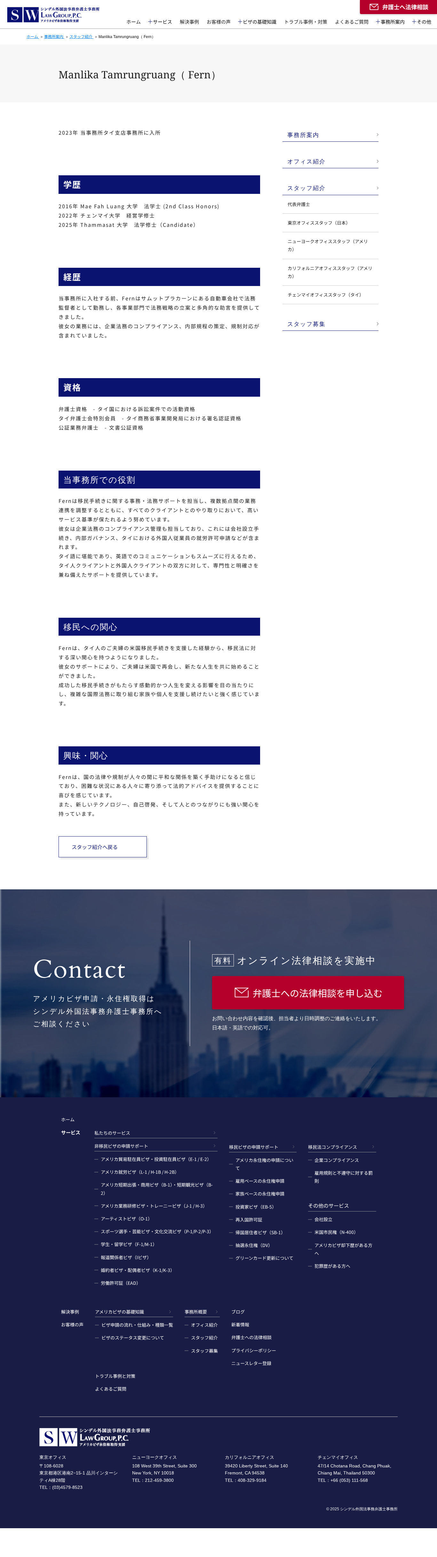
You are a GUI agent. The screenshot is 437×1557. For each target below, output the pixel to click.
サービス (162, 21)
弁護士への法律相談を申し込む (318, 992)
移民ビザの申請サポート (253, 1147)
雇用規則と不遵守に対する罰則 (343, 1177)
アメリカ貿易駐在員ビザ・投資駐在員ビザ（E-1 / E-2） (156, 1159)
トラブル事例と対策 (115, 1376)
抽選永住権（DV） (254, 1245)
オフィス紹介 (306, 161)
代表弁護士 (299, 204)
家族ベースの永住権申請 (259, 1193)
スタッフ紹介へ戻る (95, 847)
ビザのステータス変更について (132, 1337)
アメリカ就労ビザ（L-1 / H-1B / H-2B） (140, 1172)
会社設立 (323, 1219)
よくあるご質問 (352, 21)
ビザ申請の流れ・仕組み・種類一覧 (137, 1325)
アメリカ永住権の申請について (264, 1164)
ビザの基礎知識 (259, 21)
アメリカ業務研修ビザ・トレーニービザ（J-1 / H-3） (154, 1206)
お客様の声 (219, 21)
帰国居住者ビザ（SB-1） (260, 1232)
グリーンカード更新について (264, 1258)
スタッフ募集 (306, 324)
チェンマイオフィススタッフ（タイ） (326, 294)
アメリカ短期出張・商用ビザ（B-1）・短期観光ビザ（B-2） (157, 1188)
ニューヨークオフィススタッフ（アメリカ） (328, 245)
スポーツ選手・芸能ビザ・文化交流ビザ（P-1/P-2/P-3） (157, 1231)
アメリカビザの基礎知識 (119, 1311)
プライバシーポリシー (253, 1350)
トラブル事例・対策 (305, 21)
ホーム (133, 21)
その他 (424, 21)
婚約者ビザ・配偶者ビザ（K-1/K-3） (138, 1270)
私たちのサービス (112, 1133)
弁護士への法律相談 (251, 1337)
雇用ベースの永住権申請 (259, 1181)
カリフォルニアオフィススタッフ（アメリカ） (330, 272)
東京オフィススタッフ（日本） (319, 222)
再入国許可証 (248, 1219)
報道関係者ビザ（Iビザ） (126, 1257)
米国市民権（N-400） (336, 1232)
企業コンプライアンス (336, 1160)
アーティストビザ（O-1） (126, 1218)
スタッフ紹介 (306, 188)
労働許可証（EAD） (121, 1283)
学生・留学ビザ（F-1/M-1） (129, 1244)
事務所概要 (196, 1311)
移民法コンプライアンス (332, 1147)
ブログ (238, 1311)
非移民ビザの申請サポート (121, 1146)
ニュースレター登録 (251, 1363)
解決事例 (189, 21)
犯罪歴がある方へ (332, 1266)
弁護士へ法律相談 (405, 7)
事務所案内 (393, 21)
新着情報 (240, 1324)
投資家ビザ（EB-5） (255, 1206)
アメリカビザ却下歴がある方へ (343, 1249)
